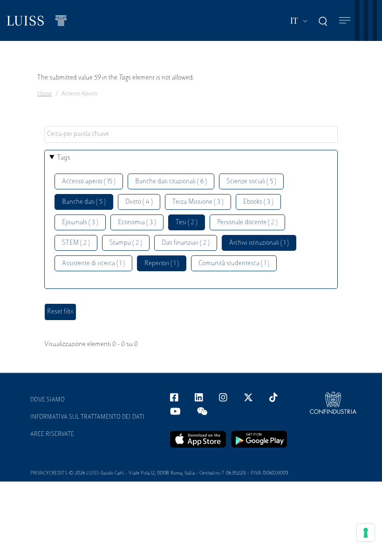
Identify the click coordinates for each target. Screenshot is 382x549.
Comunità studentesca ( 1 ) (233, 263)
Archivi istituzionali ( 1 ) (259, 243)
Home (44, 94)
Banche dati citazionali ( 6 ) (171, 181)
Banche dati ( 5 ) (84, 202)
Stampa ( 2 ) (125, 243)
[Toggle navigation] (344, 20)
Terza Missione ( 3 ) (198, 202)
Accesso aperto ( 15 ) (89, 181)
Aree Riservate (52, 434)
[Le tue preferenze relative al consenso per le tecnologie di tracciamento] (366, 533)
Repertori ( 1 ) (161, 263)
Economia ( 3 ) (137, 222)
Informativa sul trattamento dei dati (87, 417)
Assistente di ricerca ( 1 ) (93, 263)
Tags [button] (63, 157)
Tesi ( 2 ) (187, 222)
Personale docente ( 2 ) (247, 222)
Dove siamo (47, 400)
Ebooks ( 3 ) (258, 202)
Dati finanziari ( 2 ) (186, 243)
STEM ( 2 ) (76, 243)
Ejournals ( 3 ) (80, 222)
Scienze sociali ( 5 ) (251, 181)
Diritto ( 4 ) (139, 202)
